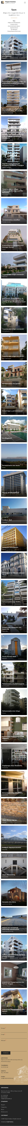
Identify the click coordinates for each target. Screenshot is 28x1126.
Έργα (2, 1109)
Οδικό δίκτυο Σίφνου (9, 820)
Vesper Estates (10, 2)
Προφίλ (3, 1104)
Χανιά (3, 249)
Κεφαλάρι (5, 276)
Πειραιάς (4, 522)
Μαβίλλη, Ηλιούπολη (7, 112)
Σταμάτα (4, 413)
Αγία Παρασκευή (6, 358)
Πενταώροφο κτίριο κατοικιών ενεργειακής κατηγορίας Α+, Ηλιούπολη (13, 136)
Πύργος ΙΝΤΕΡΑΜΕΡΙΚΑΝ (10, 492)
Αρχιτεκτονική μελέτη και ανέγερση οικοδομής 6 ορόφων (13, 164)
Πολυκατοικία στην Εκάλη (11, 602)
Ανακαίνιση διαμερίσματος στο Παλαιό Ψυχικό (13, 983)
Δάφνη (4, 58)
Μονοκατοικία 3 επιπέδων (11, 220)
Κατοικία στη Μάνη (9, 902)
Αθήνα (4, 303)
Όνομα (3, 1028)
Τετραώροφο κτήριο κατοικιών (13, 274)
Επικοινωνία (4, 1112)
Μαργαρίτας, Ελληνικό (8, 85)
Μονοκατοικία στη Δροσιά (11, 383)
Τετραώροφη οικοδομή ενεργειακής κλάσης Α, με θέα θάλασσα (12, 190)
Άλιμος (4, 713)
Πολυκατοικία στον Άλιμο (11, 711)
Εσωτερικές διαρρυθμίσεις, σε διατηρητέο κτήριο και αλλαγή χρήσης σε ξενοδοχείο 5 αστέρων (14, 300)
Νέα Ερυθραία (6, 331)
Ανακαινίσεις (14, 24)
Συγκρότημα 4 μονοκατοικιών (12, 411)
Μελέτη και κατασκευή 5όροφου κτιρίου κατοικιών (13, 955)
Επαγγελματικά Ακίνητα (14, 31)
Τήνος (4, 576)
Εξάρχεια (4, 740)
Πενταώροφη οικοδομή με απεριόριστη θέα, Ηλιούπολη (12, 110)
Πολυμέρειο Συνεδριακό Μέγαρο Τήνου (13, 573)
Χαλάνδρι (4, 849)
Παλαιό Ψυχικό (6, 986)
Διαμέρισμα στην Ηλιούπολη (12, 765)
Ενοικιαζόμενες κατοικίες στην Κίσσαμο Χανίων (13, 246)
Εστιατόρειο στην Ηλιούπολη (12, 793)
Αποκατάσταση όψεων (14, 26)
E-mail (2, 1034)
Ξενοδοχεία (14, 29)
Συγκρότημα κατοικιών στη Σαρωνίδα (11, 628)
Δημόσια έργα (14, 27)
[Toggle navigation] (25, 2)
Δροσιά (4, 385)
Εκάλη (3, 604)
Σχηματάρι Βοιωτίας (7, 931)
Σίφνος (4, 822)
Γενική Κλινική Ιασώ (9, 656)
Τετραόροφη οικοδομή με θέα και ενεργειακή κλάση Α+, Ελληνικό (14, 82)
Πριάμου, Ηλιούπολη (7, 140)
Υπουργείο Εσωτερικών (10, 547)
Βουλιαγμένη (5, 685)
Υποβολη (5, 1052)
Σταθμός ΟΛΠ (7, 520)
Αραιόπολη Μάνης (7, 904)
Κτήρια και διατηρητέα (14, 22)
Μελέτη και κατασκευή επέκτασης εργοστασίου (10, 928)
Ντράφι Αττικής (6, 222)
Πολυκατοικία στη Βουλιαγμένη (13, 683)
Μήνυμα (3, 1040)
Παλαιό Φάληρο (6, 167)
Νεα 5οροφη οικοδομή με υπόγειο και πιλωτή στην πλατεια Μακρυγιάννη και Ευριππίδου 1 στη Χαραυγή (14, 53)
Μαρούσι (4, 658)
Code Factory (10, 1122)
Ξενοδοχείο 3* (7, 438)
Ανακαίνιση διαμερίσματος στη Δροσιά (13, 1010)
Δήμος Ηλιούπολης (8, 874)
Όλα (14, 20)
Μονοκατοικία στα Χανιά (11, 465)
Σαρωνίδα (5, 631)
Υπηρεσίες (4, 1107)
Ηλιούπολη (5, 194)
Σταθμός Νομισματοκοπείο (11, 847)
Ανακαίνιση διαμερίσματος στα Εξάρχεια (13, 737)
